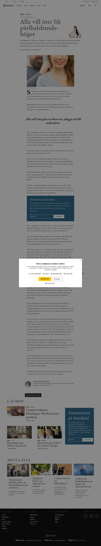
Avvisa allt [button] (57, 279)
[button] (50, 283)
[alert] (50, 273)
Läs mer (54, 269)
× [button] (80, 260)
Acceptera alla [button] (45, 279)
